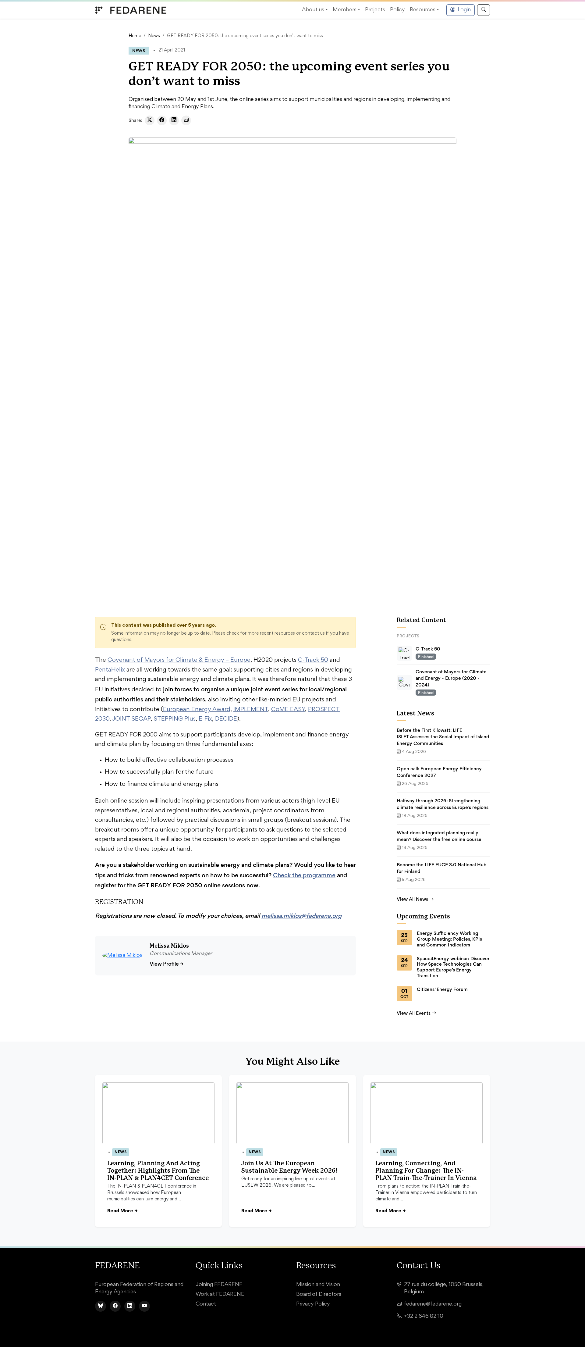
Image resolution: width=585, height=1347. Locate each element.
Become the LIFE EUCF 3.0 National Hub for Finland (442, 868)
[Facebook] (115, 1306)
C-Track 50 (313, 660)
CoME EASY (288, 709)
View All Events (414, 1013)
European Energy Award (196, 709)
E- (201, 719)
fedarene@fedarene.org (433, 1304)
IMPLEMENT (250, 709)
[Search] (483, 10)
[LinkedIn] (129, 1306)
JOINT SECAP (131, 719)
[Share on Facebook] (162, 120)
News (154, 36)
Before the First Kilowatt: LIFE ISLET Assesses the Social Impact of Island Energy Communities (443, 736)
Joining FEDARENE (219, 1284)
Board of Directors (318, 1294)
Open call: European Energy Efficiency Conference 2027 (439, 772)
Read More (122, 1210)
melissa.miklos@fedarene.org (301, 915)
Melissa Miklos (169, 946)
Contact (206, 1304)
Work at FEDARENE (220, 1294)
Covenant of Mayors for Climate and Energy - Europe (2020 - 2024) (451, 678)
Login (464, 10)
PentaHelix (110, 670)
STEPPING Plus (175, 719)
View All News (412, 899)
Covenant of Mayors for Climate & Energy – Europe (179, 660)
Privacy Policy (313, 1304)
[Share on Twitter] (149, 120)
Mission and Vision (318, 1284)
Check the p (290, 875)
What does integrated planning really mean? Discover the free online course (439, 836)
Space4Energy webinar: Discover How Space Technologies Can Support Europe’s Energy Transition (453, 967)
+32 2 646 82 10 (423, 1316)
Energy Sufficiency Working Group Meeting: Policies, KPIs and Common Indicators (449, 939)
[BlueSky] (100, 1306)
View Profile (166, 963)
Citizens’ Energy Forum (442, 989)
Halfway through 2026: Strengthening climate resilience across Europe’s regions (442, 804)
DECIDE (226, 719)
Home (135, 36)
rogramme (321, 875)
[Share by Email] (186, 120)
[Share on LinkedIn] (174, 120)
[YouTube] (144, 1306)
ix (210, 719)
